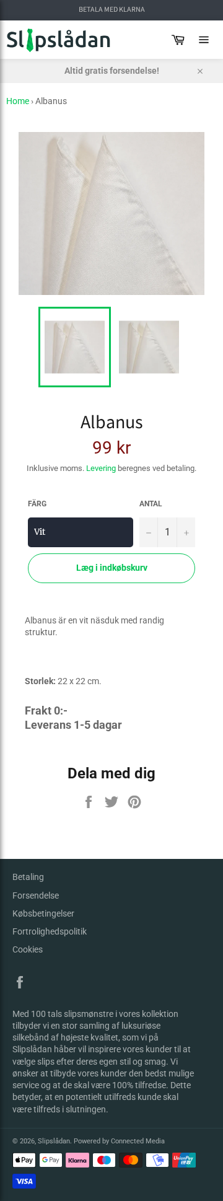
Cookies (27, 949)
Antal (150, 503)
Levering (101, 468)
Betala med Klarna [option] (112, 10)
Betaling (28, 877)
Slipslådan (54, 1141)
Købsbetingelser (43, 913)
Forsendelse (35, 895)
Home (17, 101)
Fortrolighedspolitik (49, 931)
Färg (37, 503)
